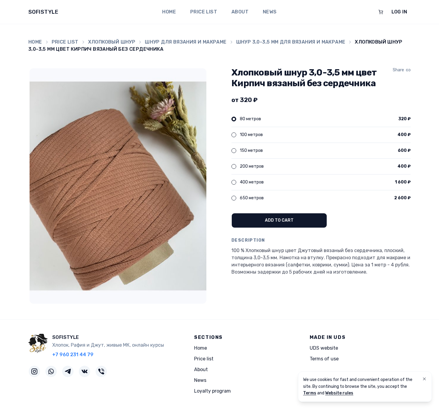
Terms (309, 393)
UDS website (324, 348)
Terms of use (324, 359)
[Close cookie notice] (424, 378)
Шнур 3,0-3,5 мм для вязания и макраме (291, 42)
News (270, 12)
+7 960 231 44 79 (72, 354)
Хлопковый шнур (112, 42)
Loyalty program (212, 391)
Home (169, 12)
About (239, 12)
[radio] (233, 119)
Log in (399, 12)
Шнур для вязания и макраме (185, 42)
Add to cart (279, 220)
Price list (203, 12)
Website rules (339, 393)
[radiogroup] (321, 158)
